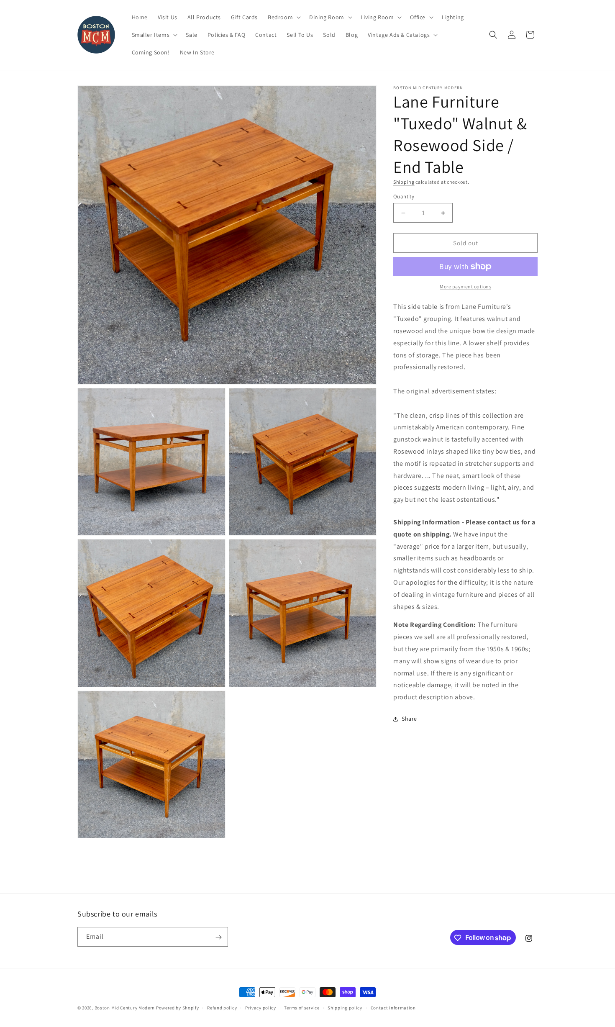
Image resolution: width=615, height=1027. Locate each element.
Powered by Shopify (177, 1008)
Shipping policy (345, 1007)
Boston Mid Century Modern (125, 1008)
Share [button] (409, 718)
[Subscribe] (218, 937)
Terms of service (301, 1007)
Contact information (393, 1007)
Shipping (404, 182)
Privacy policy (260, 1007)
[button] (283, 17)
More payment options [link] (465, 286)
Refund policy (222, 1007)
